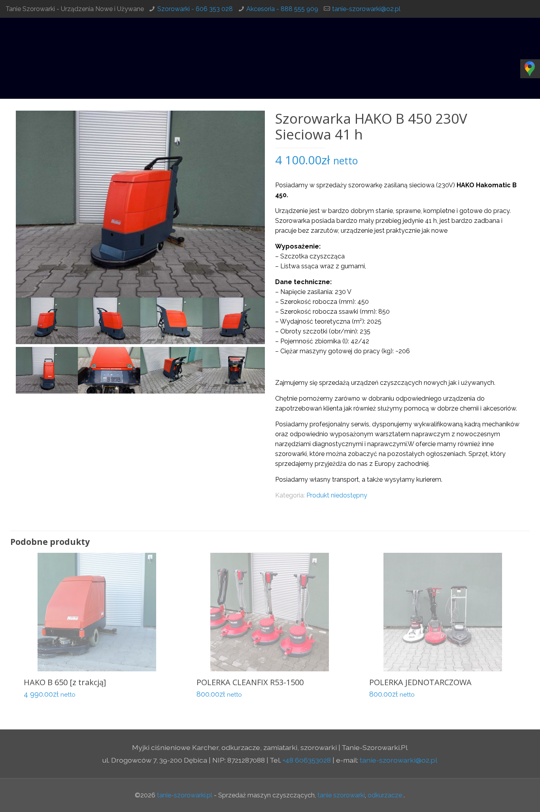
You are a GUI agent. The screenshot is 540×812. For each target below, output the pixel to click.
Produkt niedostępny (336, 495)
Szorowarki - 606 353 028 (195, 9)
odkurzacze (385, 795)
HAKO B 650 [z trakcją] (65, 682)
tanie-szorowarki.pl (184, 795)
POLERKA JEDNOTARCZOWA (420, 682)
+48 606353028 (307, 760)
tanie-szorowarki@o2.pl (366, 9)
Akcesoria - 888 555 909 (282, 9)
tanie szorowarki (341, 795)
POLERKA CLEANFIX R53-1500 (250, 682)
